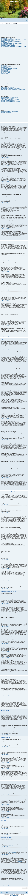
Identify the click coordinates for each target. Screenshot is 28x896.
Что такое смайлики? (4, 67)
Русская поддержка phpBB (14, 895)
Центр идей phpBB (12, 852)
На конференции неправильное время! (7, 40)
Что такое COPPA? (4, 27)
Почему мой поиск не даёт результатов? (7, 98)
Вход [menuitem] (26, 18)
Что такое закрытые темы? (5, 72)
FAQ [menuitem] (6, 18)
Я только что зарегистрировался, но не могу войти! (9, 29)
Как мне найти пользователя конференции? (8, 100)
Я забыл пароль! (3, 32)
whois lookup (19, 861)
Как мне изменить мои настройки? (6, 38)
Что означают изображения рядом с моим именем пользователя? (11, 43)
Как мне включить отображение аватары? (7, 44)
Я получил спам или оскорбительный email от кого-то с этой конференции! (13, 89)
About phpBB (11, 845)
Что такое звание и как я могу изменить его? (8, 45)
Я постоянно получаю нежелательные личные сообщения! (10, 88)
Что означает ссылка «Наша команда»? (7, 84)
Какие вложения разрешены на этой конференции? (9, 111)
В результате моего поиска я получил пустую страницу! (10, 99)
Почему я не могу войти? (5, 30)
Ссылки (3, 18)
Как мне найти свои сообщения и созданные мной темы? (10, 101)
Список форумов (5, 892)
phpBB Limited (10, 841)
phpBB (25, 289)
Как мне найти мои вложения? (6, 112)
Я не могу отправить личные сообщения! (7, 87)
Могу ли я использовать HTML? (6, 66)
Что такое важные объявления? (6, 69)
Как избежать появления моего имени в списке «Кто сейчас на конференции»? (14, 39)
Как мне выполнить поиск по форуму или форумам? (9, 97)
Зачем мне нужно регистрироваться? (7, 26)
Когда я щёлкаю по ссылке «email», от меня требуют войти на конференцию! (13, 46)
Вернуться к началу (5, 157)
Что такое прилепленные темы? (6, 71)
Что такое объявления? (4, 70)
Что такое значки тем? (4, 73)
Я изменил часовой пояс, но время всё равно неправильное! (11, 41)
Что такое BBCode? (4, 65)
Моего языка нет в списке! (5, 42)
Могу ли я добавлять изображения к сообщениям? (9, 68)
